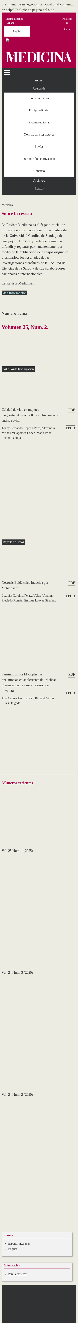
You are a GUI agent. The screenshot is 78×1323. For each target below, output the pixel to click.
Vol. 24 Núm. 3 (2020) (17, 972)
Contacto (39, 171)
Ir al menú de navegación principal (27, 4)
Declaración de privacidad (39, 158)
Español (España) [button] (14, 20)
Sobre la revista (39, 98)
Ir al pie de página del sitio (34, 10)
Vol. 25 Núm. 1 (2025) (17, 851)
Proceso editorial (39, 122)
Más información (14, 293)
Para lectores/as (17, 1274)
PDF (71, 410)
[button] (39, 88)
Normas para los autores (39, 134)
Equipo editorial (39, 110)
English (17, 31)
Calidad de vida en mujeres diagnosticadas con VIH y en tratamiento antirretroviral (29, 415)
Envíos (39, 146)
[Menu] (8, 72)
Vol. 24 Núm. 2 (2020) (17, 1094)
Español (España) (19, 1243)
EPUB (70, 428)
